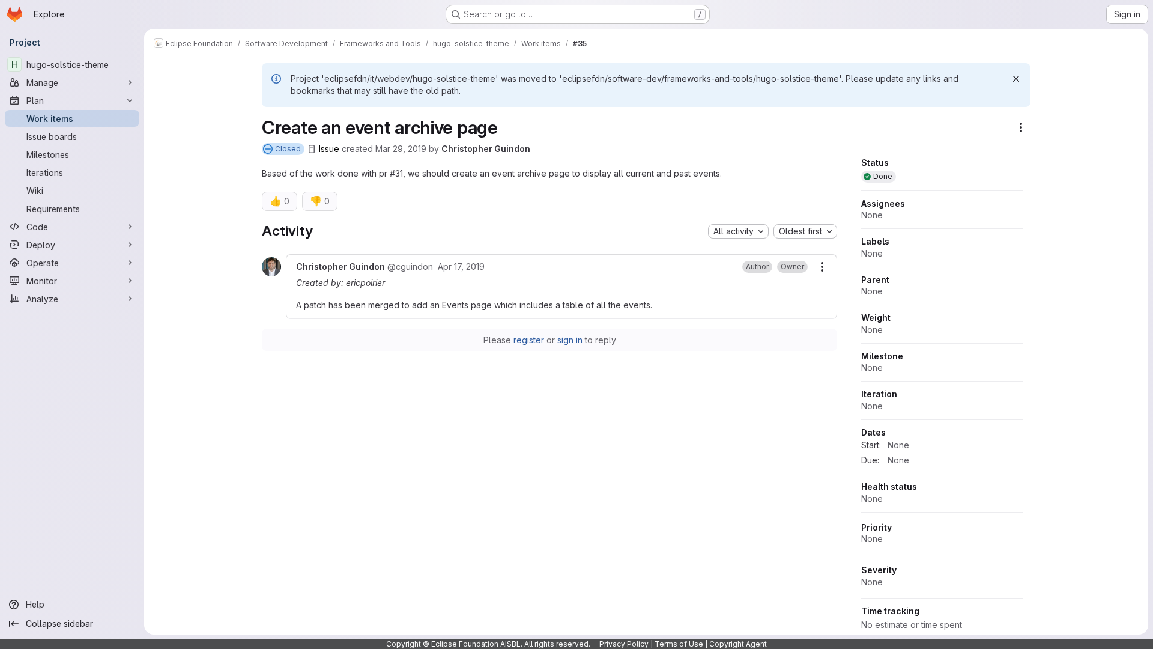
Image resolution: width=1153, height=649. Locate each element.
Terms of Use (679, 643)
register (528, 340)
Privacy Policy (624, 643)
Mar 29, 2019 (400, 149)
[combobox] (738, 231)
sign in (570, 340)
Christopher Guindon (485, 149)
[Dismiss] (1016, 79)
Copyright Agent (738, 643)
